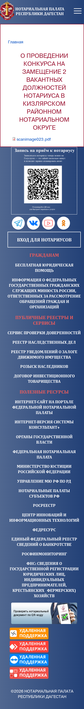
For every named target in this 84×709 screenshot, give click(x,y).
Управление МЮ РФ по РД (44, 481)
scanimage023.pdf (34, 139)
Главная (15, 42)
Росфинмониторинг (44, 553)
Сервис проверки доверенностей (44, 332)
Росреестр (44, 505)
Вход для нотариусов (44, 240)
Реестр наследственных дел (44, 342)
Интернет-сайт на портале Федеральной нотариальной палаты (44, 407)
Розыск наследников (44, 366)
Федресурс (44, 529)
